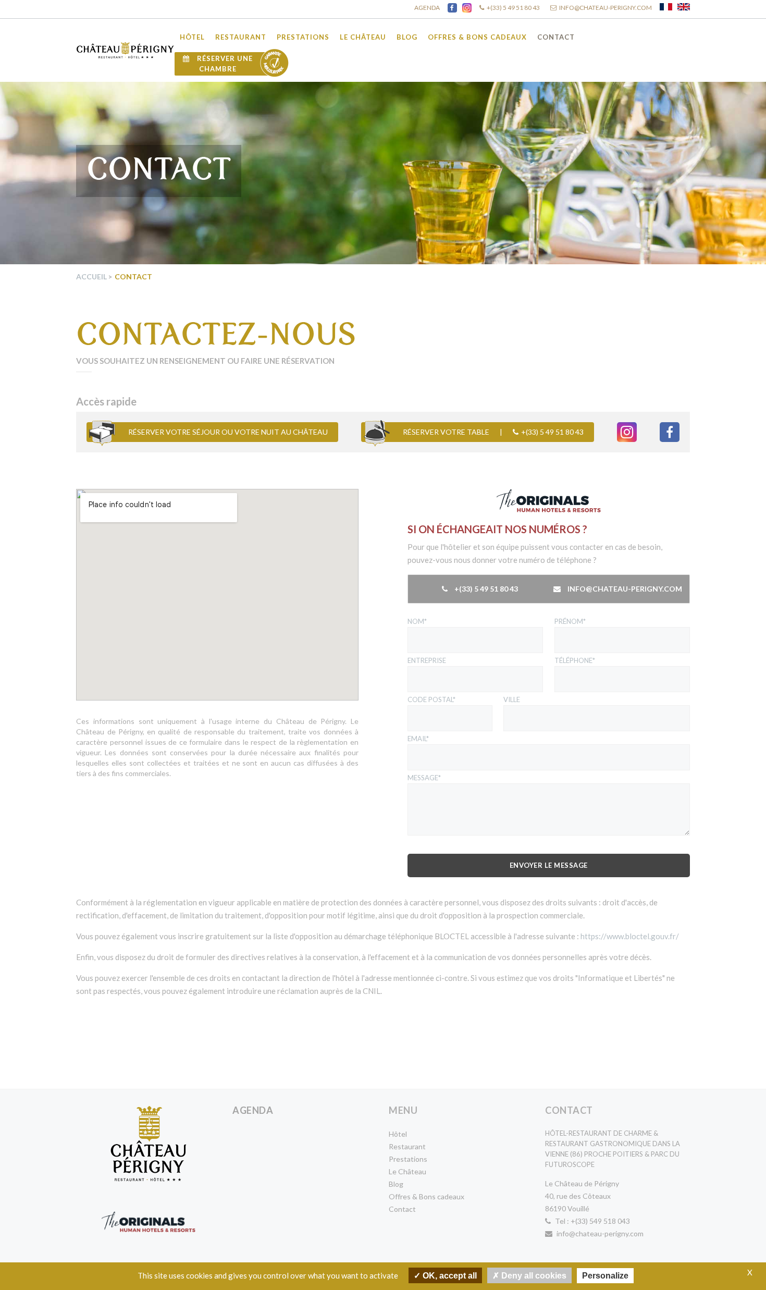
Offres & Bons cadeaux (477, 37)
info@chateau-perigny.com (599, 1233)
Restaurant (240, 37)
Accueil (91, 276)
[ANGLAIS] (683, 6)
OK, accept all (449, 1275)
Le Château (363, 37)
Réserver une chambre (224, 63)
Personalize (605, 1275)
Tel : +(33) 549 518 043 (591, 1221)
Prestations (303, 37)
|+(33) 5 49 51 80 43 (493, 431)
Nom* (417, 621)
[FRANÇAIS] (666, 6)
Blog (407, 37)
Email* (418, 738)
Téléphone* (574, 660)
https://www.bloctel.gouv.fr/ (629, 936)
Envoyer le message (549, 865)
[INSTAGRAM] (467, 8)
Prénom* (570, 621)
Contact (556, 37)
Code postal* (431, 699)
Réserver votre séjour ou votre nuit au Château (228, 431)
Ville (511, 699)
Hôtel (192, 37)
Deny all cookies (532, 1275)
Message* (424, 777)
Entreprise (426, 660)
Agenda (252, 1110)
